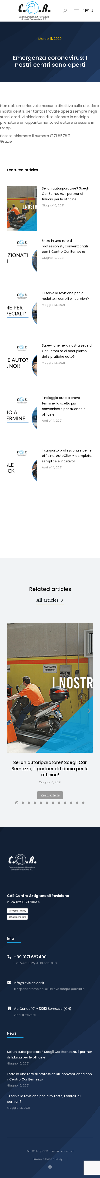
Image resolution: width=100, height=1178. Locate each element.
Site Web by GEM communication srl (50, 1151)
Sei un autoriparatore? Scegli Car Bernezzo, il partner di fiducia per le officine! (50, 769)
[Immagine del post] (50, 688)
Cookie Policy (17, 917)
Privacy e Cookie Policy (47, 1159)
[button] (17, 803)
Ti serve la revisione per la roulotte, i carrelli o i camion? (44, 1099)
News (12, 1033)
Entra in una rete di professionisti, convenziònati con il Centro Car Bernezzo (49, 1077)
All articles (48, 600)
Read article (50, 795)
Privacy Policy (17, 910)
